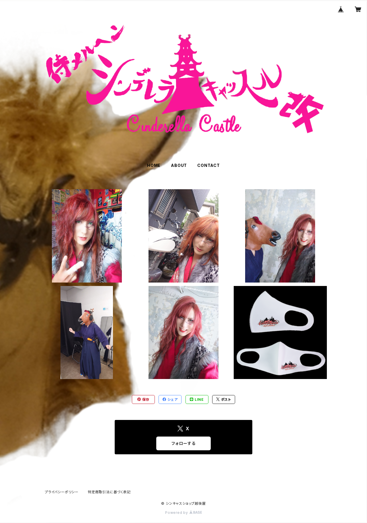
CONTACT (208, 165)
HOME (154, 165)
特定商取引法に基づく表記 (109, 492)
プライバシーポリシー (62, 492)
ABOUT (179, 165)
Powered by (177, 512)
